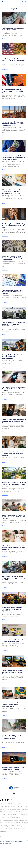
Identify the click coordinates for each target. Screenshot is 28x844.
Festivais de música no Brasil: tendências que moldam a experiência (12, 609)
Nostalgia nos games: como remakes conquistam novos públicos (12, 672)
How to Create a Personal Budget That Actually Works (13, 29)
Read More (5, 38)
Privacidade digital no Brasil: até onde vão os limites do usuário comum (13, 388)
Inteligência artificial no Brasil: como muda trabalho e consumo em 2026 (13, 578)
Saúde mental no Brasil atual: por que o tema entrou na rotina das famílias (13, 516)
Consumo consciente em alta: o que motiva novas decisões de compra (13, 453)
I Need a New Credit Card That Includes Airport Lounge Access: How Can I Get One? (13, 123)
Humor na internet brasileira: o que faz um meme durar (12, 640)
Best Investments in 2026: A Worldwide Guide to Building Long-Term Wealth (12, 257)
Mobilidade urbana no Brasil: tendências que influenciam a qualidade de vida (12, 737)
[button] (23, 2)
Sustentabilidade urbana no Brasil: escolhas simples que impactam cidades (14, 484)
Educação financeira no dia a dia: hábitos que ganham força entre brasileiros (14, 547)
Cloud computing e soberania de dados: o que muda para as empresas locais (13, 324)
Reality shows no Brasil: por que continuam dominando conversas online (13, 704)
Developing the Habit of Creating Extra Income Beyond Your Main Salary (13, 225)
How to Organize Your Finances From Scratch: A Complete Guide (13, 59)
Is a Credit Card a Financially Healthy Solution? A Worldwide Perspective (12, 91)
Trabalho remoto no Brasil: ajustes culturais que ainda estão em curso (14, 421)
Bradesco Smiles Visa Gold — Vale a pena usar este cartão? (13, 768)
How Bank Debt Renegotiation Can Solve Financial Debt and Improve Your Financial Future (14, 157)
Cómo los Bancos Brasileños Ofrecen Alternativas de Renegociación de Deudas (12, 191)
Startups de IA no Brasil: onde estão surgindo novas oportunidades (12, 356)
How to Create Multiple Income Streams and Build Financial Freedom (12, 291)
